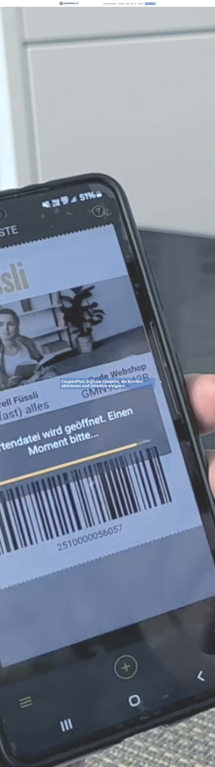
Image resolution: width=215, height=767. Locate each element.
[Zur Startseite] (69, 3)
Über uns (133, 4)
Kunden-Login (150, 4)
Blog (127, 4)
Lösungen (121, 4)
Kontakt (140, 4)
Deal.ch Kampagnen (109, 4)
